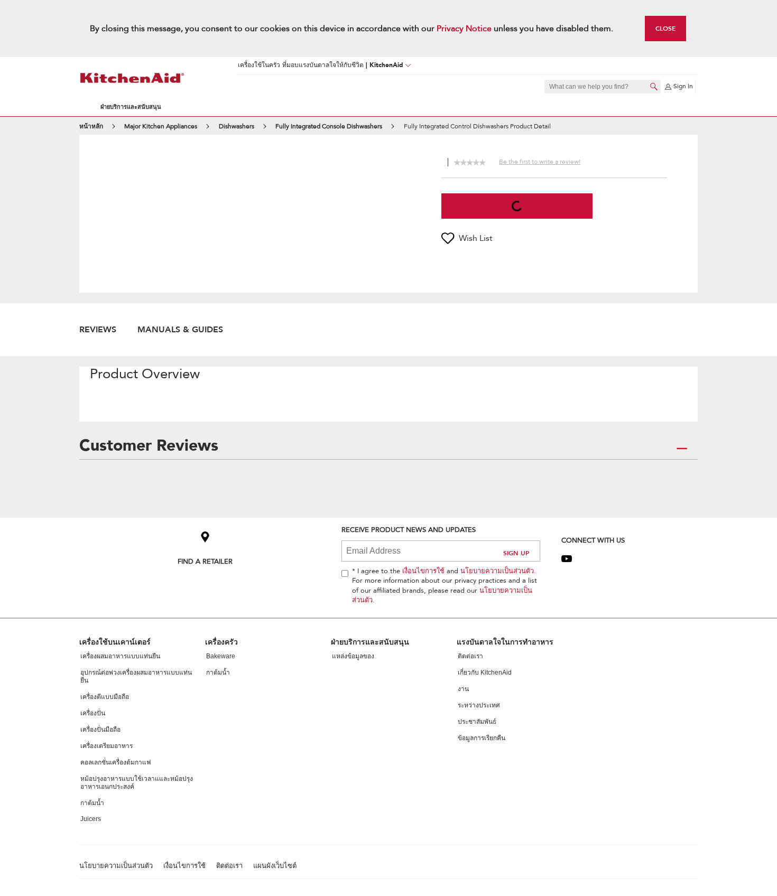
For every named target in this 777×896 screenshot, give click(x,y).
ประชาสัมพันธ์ (477, 721)
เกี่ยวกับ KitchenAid (485, 672)
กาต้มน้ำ (92, 803)
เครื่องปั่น (92, 713)
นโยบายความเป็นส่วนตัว (497, 571)
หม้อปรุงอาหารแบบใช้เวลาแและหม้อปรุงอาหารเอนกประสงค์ (136, 782)
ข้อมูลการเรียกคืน (481, 738)
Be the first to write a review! (539, 161)
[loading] (517, 206)
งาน (463, 689)
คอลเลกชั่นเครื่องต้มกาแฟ (115, 762)
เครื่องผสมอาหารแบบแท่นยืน (120, 656)
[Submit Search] (654, 87)
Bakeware (220, 656)
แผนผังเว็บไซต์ (275, 866)
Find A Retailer (205, 561)
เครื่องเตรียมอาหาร (106, 746)
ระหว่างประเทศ (479, 705)
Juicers (90, 819)
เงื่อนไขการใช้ (423, 571)
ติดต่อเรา (470, 656)
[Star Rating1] (457, 161)
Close (665, 28)
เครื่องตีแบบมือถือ (104, 697)
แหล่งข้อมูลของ (353, 656)
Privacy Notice (464, 28)
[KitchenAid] (132, 78)
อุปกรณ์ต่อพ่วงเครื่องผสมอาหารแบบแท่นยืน (136, 676)
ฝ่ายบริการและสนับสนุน (130, 107)
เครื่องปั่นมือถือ (100, 729)
